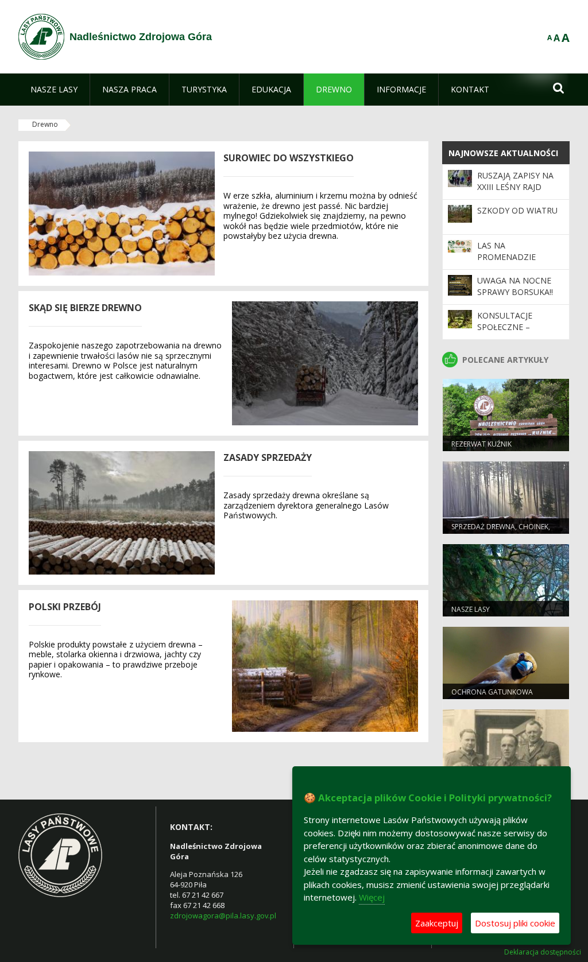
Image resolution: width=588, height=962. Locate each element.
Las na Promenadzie (506, 251)
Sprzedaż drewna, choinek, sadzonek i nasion (500, 531)
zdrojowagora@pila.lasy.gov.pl (223, 915)
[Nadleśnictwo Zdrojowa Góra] (41, 37)
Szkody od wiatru (517, 210)
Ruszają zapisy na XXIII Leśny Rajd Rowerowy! (515, 187)
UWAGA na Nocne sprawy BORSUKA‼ (515, 286)
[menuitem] (54, 89)
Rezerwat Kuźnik (481, 444)
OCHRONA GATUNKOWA (492, 692)
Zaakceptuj (436, 923)
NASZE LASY (470, 609)
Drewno (45, 124)
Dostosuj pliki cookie (515, 923)
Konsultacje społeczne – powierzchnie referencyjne (507, 333)
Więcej (372, 897)
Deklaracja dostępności (542, 952)
